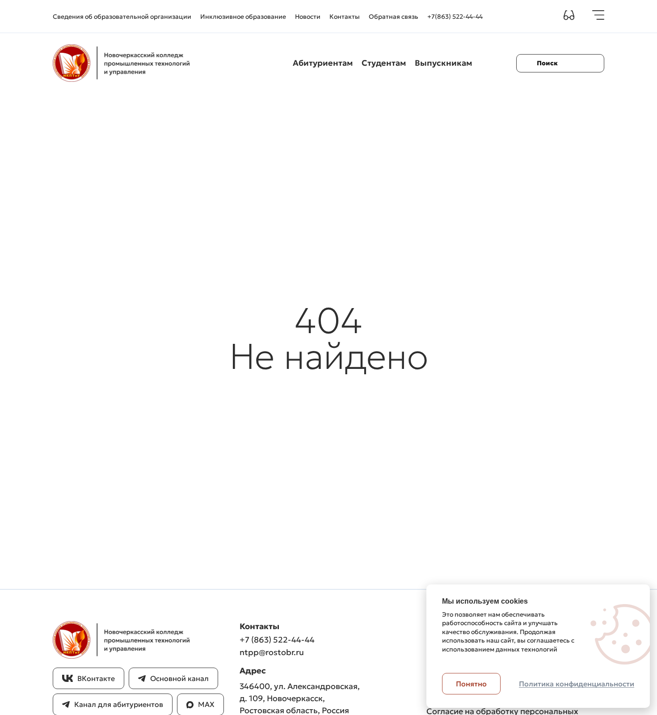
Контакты (344, 17)
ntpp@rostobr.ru (272, 652)
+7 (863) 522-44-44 (277, 640)
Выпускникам (443, 63)
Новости (307, 17)
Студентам (384, 63)
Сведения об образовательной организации (122, 17)
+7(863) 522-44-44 (455, 17)
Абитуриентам (323, 63)
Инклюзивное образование (243, 17)
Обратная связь (393, 17)
